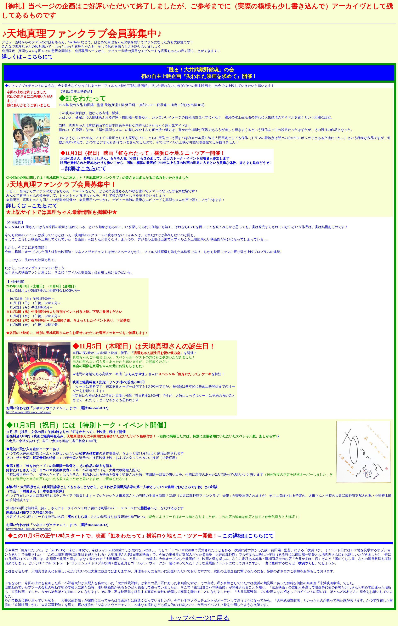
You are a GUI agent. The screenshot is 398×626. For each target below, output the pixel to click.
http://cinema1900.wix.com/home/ (28, 412)
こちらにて (40, 56)
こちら (88, 168)
